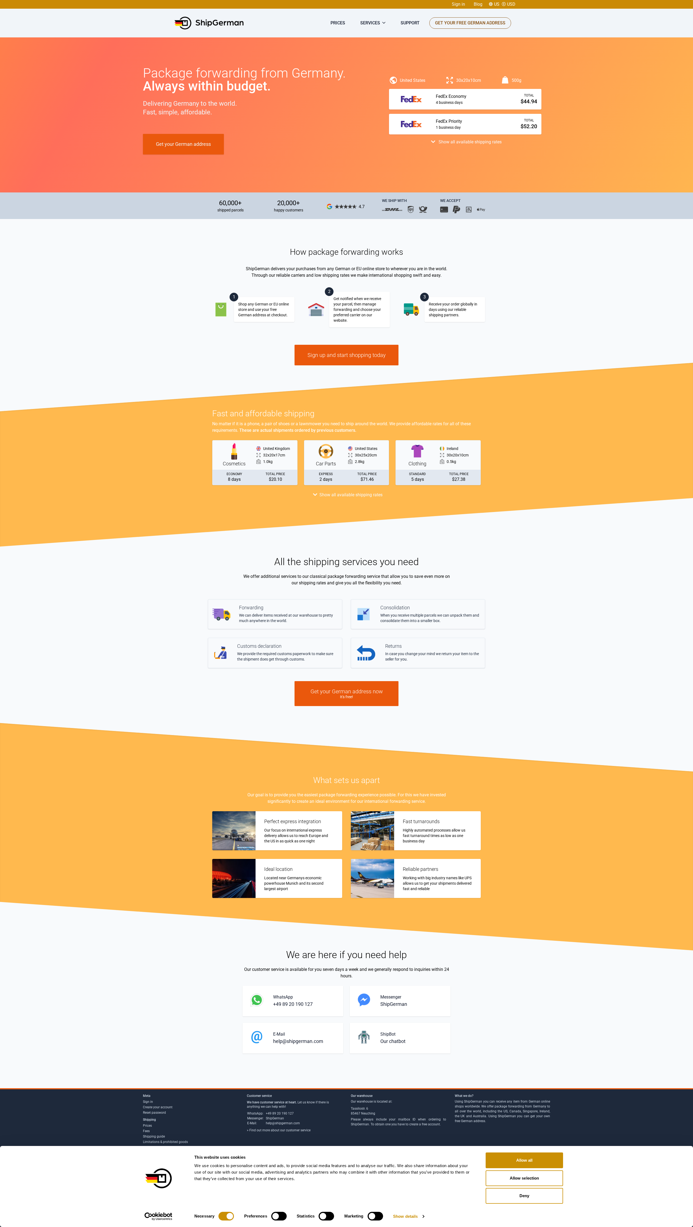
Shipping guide (154, 1136)
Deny (524, 1195)
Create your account (157, 1107)
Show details (405, 1216)
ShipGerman (275, 1118)
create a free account (424, 1124)
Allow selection (524, 1178)
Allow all (524, 1160)
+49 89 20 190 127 (280, 1113)
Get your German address (183, 144)
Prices (338, 22)
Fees (146, 1131)
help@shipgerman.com (283, 1123)
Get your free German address (470, 22)
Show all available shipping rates (469, 141)
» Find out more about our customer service (278, 1130)
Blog (478, 4)
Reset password (154, 1113)
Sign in (458, 4)
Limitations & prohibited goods (165, 1142)
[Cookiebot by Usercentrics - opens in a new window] (158, 1216)
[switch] (279, 1216)
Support (410, 22)
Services (370, 22)
